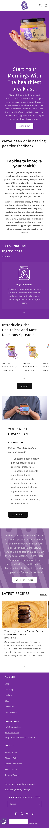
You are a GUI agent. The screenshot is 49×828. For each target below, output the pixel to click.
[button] (3, 5)
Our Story (9, 690)
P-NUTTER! (26, 364)
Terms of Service (12, 775)
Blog (7, 701)
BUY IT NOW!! (18, 515)
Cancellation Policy (13, 764)
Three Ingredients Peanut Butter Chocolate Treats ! (23, 633)
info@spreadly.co (13, 727)
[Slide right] (30, 313)
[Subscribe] (39, 804)
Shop (7, 684)
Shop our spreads (24, 580)
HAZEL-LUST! (6, 364)
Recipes (8, 695)
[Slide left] (19, 313)
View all (24, 386)
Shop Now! (6, 256)
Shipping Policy (11, 758)
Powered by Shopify (31, 823)
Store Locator (11, 712)
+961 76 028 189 (12, 732)
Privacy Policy (11, 752)
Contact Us (9, 707)
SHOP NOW (24, 126)
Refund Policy (11, 769)
